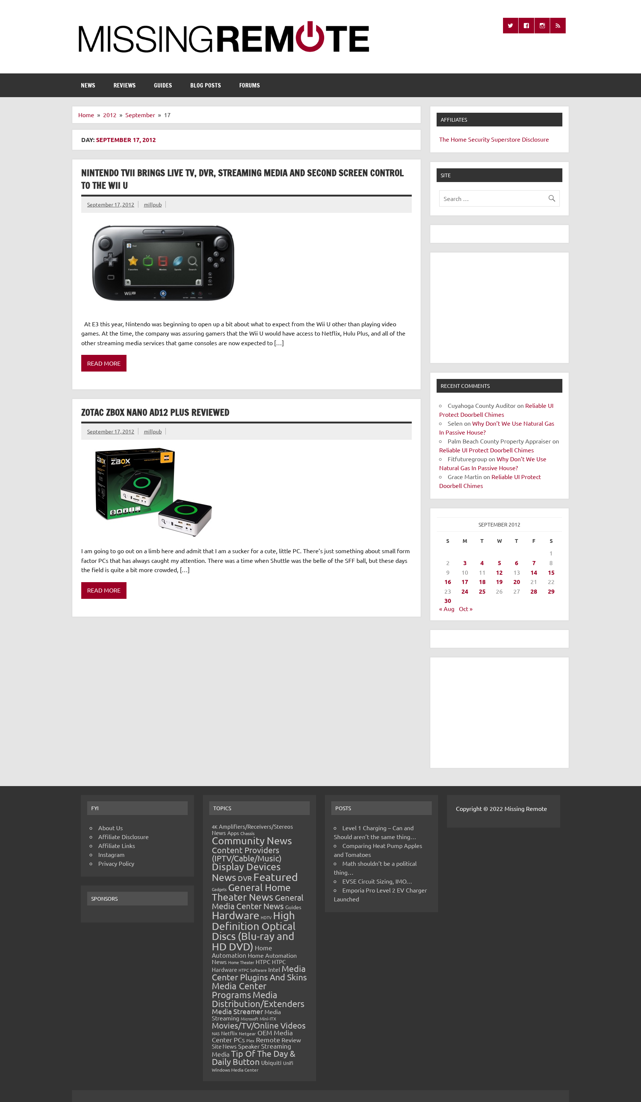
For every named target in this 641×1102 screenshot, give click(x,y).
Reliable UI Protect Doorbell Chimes (486, 449)
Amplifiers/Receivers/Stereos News (252, 829)
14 (533, 572)
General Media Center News (257, 902)
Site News (224, 1046)
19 (499, 581)
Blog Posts (205, 85)
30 (447, 600)
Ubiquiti (271, 1062)
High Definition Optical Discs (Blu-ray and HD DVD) (254, 931)
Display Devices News (246, 872)
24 (464, 591)
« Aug (446, 608)
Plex (250, 1040)
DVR (245, 878)
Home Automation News (254, 958)
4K (214, 827)
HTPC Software (253, 970)
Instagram (111, 854)
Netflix (229, 1033)
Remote (268, 1039)
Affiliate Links (116, 845)
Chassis (247, 833)
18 (482, 581)
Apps (233, 832)
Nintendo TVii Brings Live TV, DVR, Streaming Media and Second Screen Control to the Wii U (242, 179)
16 (447, 581)
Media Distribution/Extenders (258, 999)
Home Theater (241, 962)
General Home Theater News (251, 892)
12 (499, 572)
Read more (104, 363)
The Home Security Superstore (479, 139)
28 (533, 591)
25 (482, 591)
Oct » (466, 608)
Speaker (249, 1046)
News (88, 85)
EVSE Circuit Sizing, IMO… (377, 881)
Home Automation (242, 951)
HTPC (263, 961)
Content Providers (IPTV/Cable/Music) (247, 854)
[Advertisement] (499, 307)
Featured (275, 877)
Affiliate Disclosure (123, 836)
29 (551, 591)
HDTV (266, 917)
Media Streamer (237, 1011)
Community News (252, 840)
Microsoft (249, 1019)
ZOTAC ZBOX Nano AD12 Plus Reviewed (155, 412)
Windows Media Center (235, 1070)
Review (291, 1039)
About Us (110, 827)
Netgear (247, 1033)
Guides (163, 85)
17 (464, 581)
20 (516, 581)
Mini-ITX (268, 1019)
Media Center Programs (239, 990)
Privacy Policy (116, 863)
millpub (153, 204)
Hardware (235, 915)
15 (551, 572)
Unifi (288, 1063)
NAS (216, 1033)
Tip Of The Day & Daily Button (253, 1057)
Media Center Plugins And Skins (259, 972)
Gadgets (219, 889)
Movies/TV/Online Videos (259, 1025)
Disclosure (535, 139)
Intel (274, 969)
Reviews (125, 85)
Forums (249, 85)
